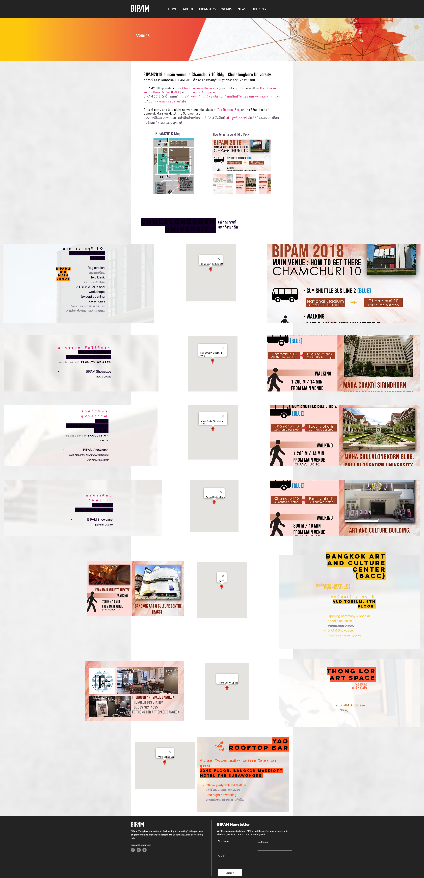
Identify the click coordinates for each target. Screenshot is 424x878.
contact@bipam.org (141, 845)
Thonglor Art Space (201, 92)
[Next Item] (265, 155)
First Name (223, 841)
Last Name (263, 842)
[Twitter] (144, 850)
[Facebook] (133, 850)
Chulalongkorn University (200, 88)
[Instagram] (139, 850)
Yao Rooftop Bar (228, 109)
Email (221, 856)
